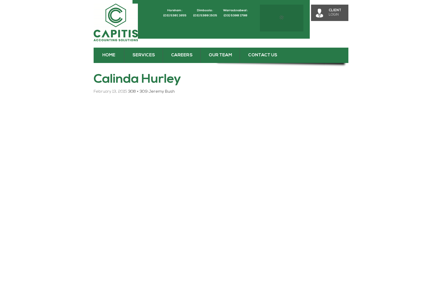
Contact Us (262, 55)
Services (143, 55)
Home (108, 55)
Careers (182, 55)
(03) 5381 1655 (174, 15)
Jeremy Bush (162, 92)
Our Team (220, 55)
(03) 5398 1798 (235, 15)
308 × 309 (138, 92)
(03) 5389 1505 (205, 15)
